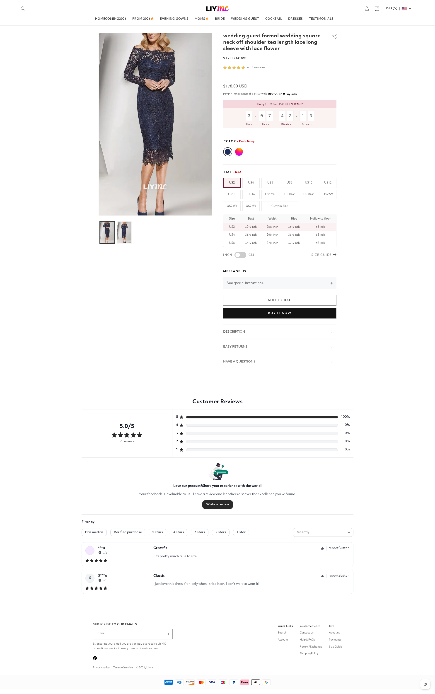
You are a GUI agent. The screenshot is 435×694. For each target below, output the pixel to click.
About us (334, 632)
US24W (232, 206)
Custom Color (239, 151)
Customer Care (310, 626)
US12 (327, 182)
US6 (270, 182)
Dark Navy (227, 151)
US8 (289, 182)
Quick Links (285, 626)
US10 (308, 182)
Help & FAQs (307, 639)
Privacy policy (101, 667)
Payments (335, 639)
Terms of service (123, 667)
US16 (251, 194)
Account (283, 639)
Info (331, 626)
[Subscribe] (167, 634)
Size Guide (335, 647)
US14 (231, 194)
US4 (251, 182)
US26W (251, 206)
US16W (270, 194)
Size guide (322, 255)
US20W (308, 194)
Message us (234, 271)
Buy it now (280, 313)
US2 (232, 182)
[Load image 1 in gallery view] (107, 232)
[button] (23, 9)
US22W (328, 194)
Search (282, 632)
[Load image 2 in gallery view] (124, 232)
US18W (289, 194)
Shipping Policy (309, 653)
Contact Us (307, 632)
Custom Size (279, 206)
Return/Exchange (311, 647)
